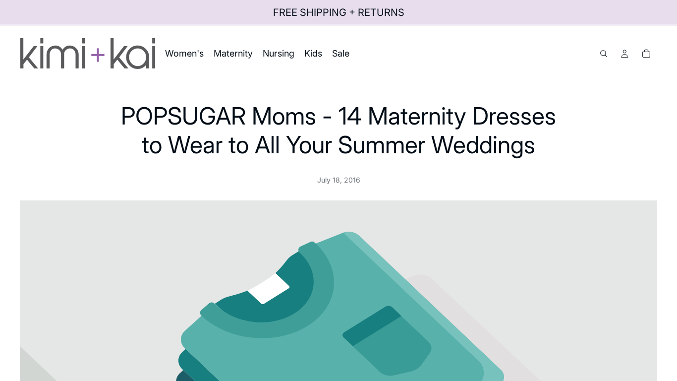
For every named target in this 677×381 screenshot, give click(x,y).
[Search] (604, 53)
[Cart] (646, 53)
